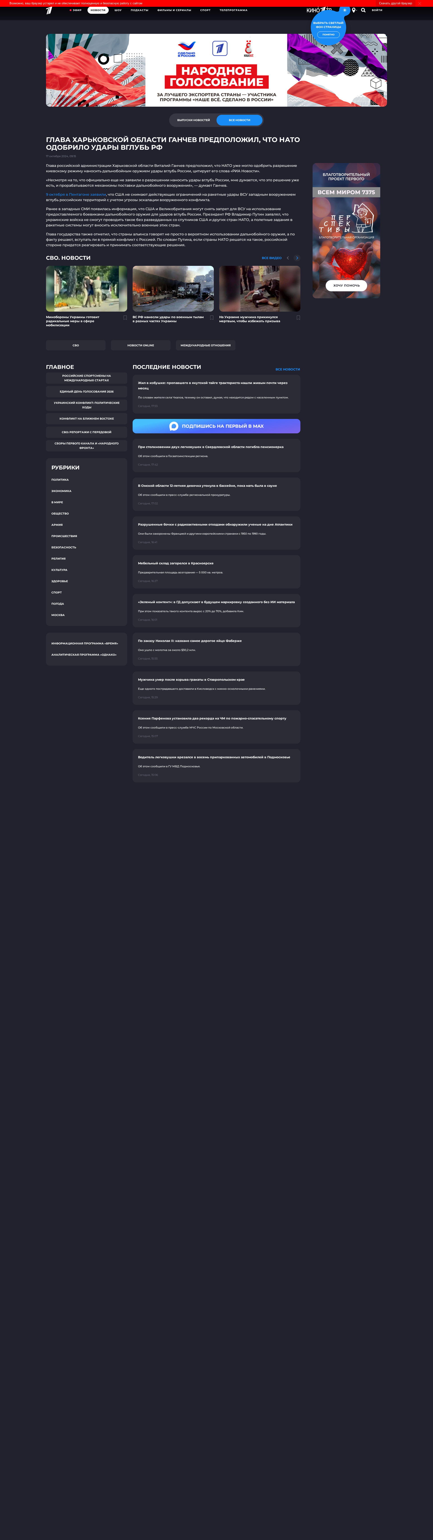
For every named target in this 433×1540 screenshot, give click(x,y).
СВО (76, 345)
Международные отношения (206, 345)
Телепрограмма (234, 10)
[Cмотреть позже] (122, 319)
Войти (377, 10)
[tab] (193, 120)
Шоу (118, 10)
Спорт (205, 10)
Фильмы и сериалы (174, 10)
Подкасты (139, 10)
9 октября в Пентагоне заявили (76, 194)
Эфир (77, 10)
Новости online (140, 345)
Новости (98, 10)
